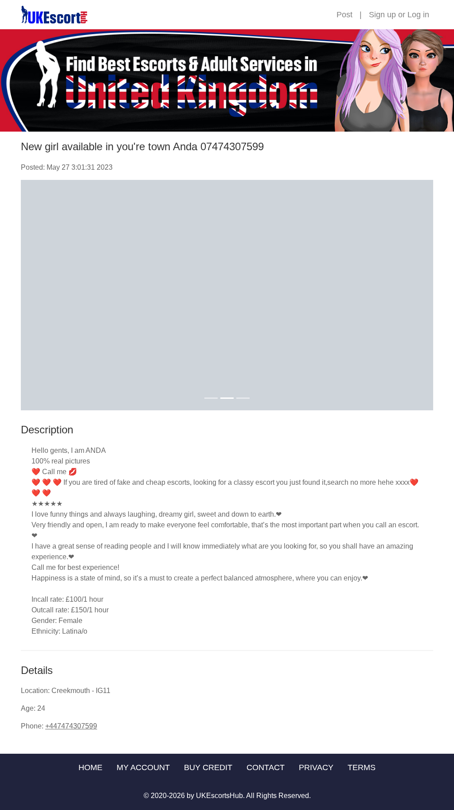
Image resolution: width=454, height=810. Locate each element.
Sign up (382, 14)
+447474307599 (71, 726)
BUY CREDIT (208, 767)
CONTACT (266, 767)
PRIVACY (316, 767)
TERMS (362, 767)
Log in (418, 14)
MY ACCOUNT (143, 767)
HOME (90, 767)
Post (344, 14)
